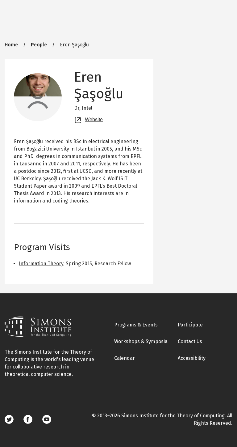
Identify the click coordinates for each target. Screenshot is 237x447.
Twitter (9, 419)
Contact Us (190, 341)
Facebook (27, 419)
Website (94, 118)
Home (11, 45)
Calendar (124, 358)
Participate (190, 325)
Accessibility (192, 358)
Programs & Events (136, 325)
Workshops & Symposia (141, 341)
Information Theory (41, 263)
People (39, 45)
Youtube (46, 419)
